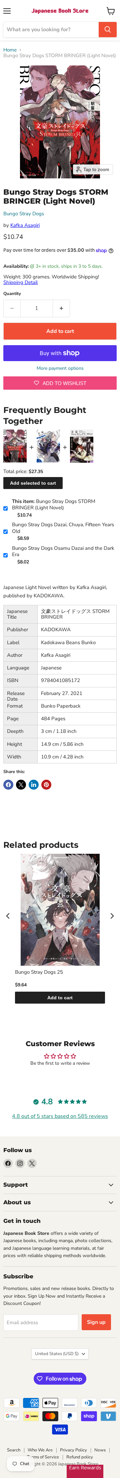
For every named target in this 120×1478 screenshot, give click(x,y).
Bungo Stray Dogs (23, 213)
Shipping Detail (20, 282)
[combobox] (51, 29)
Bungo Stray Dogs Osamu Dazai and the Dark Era (63, 551)
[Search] (108, 29)
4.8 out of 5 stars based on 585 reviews (60, 1116)
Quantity (12, 293)
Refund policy (79, 1457)
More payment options (60, 368)
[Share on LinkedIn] (34, 785)
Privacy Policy (73, 1450)
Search (13, 1450)
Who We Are (40, 1450)
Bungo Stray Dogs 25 (39, 972)
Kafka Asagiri (25, 225)
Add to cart (60, 997)
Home (10, 50)
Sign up (96, 1322)
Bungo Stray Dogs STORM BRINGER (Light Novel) (53, 504)
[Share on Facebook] (8, 785)
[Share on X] (21, 785)
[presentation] (8, 915)
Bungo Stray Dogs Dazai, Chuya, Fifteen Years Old (63, 528)
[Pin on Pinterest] (46, 785)
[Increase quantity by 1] (61, 308)
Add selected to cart (33, 483)
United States (57, 1354)
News (100, 1450)
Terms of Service (43, 1457)
